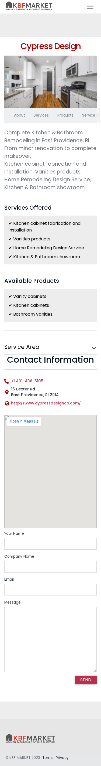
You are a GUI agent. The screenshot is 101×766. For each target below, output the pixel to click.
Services (41, 115)
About (19, 115)
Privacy (62, 757)
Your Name (14, 533)
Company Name (19, 556)
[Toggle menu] (90, 6)
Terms (48, 757)
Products (65, 115)
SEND (85, 680)
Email (9, 579)
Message (12, 602)
